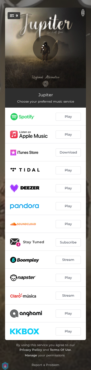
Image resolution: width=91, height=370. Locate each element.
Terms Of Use (60, 350)
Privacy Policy (30, 350)
